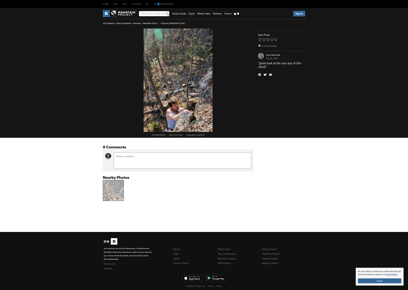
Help (175, 253)
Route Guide (179, 13)
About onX (109, 263)
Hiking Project (269, 249)
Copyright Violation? (195, 135)
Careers (108, 268)
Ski (147, 4)
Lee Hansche (273, 54)
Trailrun (136, 4)
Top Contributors (227, 253)
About (176, 249)
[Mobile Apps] (236, 13)
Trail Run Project (271, 253)
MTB (116, 4)
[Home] (120, 13)
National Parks (270, 263)
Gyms (192, 13)
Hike (124, 4)
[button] (259, 74)
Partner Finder (181, 263)
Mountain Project (227, 258)
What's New (203, 13)
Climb (106, 4)
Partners (217, 13)
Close (380, 280)
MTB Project (224, 263)
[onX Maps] (110, 243)
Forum (227, 13)
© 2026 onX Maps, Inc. (195, 286)
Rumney (137, 23)
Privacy (219, 286)
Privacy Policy (391, 274)
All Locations (108, 23)
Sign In (299, 13)
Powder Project (270, 258)
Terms (210, 286)
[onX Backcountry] (164, 4)
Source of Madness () (173, 23)
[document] (379, 276)
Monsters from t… (151, 23)
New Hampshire (124, 23)
